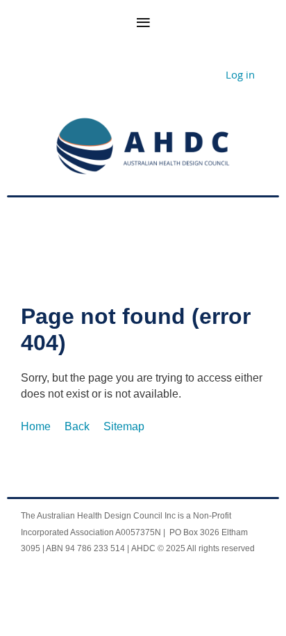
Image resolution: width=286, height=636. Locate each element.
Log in (240, 74)
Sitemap (123, 426)
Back (77, 426)
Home (36, 426)
